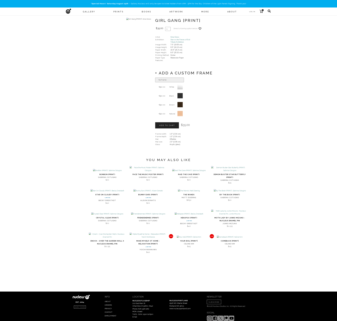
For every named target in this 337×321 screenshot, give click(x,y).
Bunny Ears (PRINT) (148, 195)
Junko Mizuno (230, 224)
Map (150, 306)
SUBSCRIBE (214, 302)
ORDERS (108, 305)
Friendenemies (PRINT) (148, 218)
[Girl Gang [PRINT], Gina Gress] (138, 19)
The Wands (189, 195)
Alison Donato (148, 200)
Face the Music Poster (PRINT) (148, 174)
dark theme (80, 307)
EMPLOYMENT (110, 316)
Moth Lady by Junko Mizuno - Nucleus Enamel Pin (229, 219)
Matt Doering (189, 197)
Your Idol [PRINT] (189, 241)
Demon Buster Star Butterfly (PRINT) (230, 175)
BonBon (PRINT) (107, 174)
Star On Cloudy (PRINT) (107, 195)
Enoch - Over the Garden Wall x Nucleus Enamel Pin (107, 242)
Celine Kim (189, 244)
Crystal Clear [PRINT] (107, 218)
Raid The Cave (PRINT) (189, 174)
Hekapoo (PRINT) (189, 218)
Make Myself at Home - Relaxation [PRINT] (148, 242)
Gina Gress (174, 37)
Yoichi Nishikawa (148, 250)
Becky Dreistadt (107, 200)
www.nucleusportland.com (180, 309)
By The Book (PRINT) (230, 195)
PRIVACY (108, 309)
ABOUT (108, 301)
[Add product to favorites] (200, 28)
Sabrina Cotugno (107, 177)
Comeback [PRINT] (230, 241)
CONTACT (108, 312)
